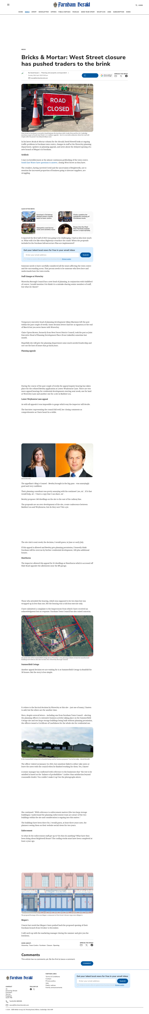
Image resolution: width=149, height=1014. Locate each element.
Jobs (47, 983)
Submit (86, 255)
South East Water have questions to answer (39, 162)
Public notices (51, 985)
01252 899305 (17, 1001)
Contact (48, 979)
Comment (87, 963)
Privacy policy (51, 981)
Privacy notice (66, 259)
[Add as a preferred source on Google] (106, 75)
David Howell (34, 73)
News (23, 49)
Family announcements (54, 987)
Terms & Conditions (53, 977)
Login (140, 5)
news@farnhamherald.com (19, 1005)
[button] (8, 4)
